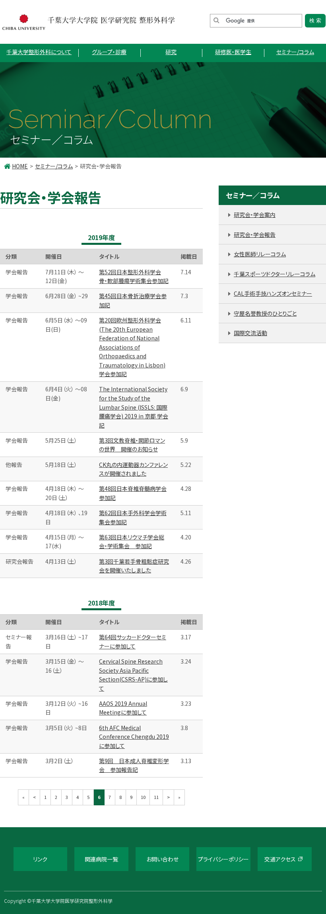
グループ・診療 (109, 52)
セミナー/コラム (295, 52)
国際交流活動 (250, 333)
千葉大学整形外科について (39, 52)
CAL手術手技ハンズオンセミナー (273, 293)
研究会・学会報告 (255, 234)
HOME (20, 166)
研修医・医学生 (233, 52)
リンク (40, 859)
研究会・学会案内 (255, 215)
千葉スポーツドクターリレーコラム (274, 274)
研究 (171, 52)
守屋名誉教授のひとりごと (265, 313)
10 (143, 797)
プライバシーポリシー (223, 859)
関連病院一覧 (101, 859)
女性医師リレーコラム (260, 254)
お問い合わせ (162, 859)
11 (156, 797)
